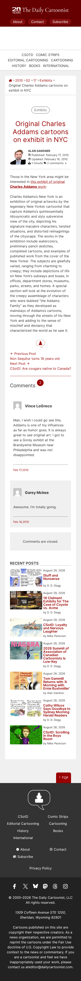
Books (34, 66)
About (17, 22)
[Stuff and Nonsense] (26, 578)
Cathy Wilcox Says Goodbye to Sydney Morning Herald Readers (56, 710)
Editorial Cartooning (28, 60)
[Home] (10, 80)
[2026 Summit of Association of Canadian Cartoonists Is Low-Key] (26, 651)
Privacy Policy (40, 868)
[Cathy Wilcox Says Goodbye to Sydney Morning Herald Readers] (26, 708)
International (56, 66)
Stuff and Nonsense (51, 577)
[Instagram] (65, 887)
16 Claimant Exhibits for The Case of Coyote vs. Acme (56, 602)
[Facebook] (15, 887)
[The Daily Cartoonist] (40, 10)
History (19, 66)
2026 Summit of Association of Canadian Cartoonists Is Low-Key (56, 655)
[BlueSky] (35, 887)
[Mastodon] (45, 887)
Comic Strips (47, 55)
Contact (37, 22)
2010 (19, 80)
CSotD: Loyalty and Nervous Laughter (55, 628)
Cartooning (62, 60)
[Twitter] (25, 887)
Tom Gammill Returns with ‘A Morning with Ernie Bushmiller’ (56, 683)
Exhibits (46, 80)
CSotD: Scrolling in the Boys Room (56, 735)
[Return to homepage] (40, 802)
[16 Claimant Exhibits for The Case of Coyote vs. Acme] (26, 601)
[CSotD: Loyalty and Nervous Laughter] (26, 628)
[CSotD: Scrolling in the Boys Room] (26, 735)
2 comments (55, 163)
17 (35, 80)
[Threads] (55, 887)
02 (28, 80)
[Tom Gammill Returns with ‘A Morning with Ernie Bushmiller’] (26, 681)
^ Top (63, 778)
